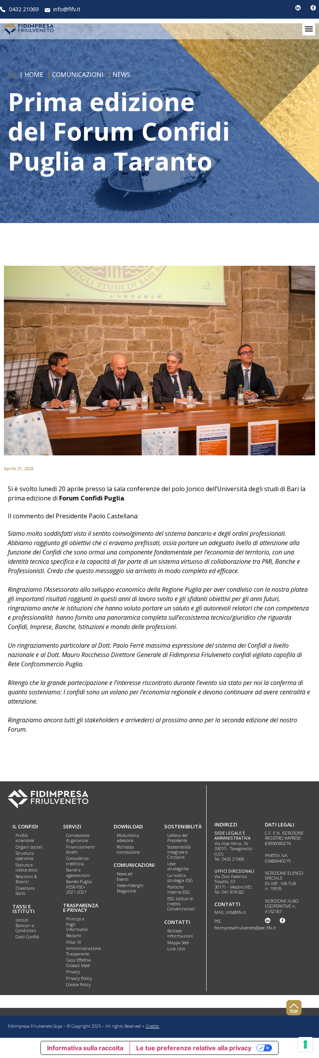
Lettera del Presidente (177, 837)
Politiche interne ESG (178, 889)
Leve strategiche (178, 866)
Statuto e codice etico (26, 867)
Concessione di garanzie (77, 837)
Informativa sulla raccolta (85, 1048)
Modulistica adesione (128, 837)
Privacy (73, 971)
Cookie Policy (78, 984)
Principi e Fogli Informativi (77, 924)
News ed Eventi (124, 876)
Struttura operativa (25, 855)
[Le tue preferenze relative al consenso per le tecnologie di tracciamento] (305, 1044)
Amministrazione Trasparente (83, 950)
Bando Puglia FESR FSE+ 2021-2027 (79, 886)
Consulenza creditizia (77, 860)
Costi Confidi (27, 936)
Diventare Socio (25, 890)
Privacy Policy (79, 978)
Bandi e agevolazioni (78, 872)
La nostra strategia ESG (180, 877)
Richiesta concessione (128, 849)
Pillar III (73, 942)
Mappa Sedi (178, 942)
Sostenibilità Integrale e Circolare (179, 852)
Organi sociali (29, 847)
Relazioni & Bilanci (26, 878)
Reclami (73, 935)
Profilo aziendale (25, 837)
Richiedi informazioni (180, 933)
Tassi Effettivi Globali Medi (78, 962)
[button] (308, 29)
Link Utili (176, 949)
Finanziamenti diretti (80, 849)
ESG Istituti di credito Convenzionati (181, 904)
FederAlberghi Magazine (130, 887)
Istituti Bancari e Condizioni (26, 925)
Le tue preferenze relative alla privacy (193, 1048)
